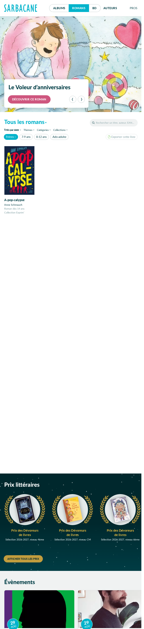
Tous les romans (24, 122)
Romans (78, 8)
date (13, 130)
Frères (10, 137)
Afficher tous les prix (23, 559)
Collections (59, 130)
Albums (59, 8)
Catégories (43, 130)
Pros (134, 8)
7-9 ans (26, 137)
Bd (96, 8)
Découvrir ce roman (29, 99)
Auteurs (110, 8)
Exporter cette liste (123, 137)
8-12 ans (41, 137)
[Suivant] (81, 99)
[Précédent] (72, 99)
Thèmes (28, 130)
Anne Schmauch (13, 204)
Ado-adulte (59, 137)
